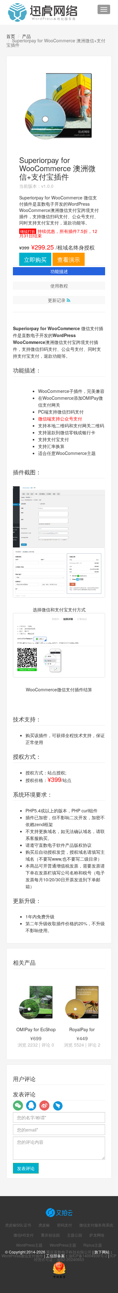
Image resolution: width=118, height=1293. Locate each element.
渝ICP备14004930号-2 (88, 1255)
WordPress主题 (29, 1245)
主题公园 (74, 1235)
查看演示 (68, 259)
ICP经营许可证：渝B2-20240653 (75, 1257)
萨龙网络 (96, 1235)
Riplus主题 (92, 1245)
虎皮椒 (44, 1225)
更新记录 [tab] (57, 300)
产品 (26, 36)
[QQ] (31, 1105)
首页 (10, 36)
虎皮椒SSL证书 (18, 1225)
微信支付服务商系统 (96, 1225)
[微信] (18, 1105)
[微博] (44, 1105)
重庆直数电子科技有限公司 (69, 1251)
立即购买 (35, 259)
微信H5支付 (24, 1235)
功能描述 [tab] (59, 271)
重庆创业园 (50, 1235)
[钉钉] (58, 1105)
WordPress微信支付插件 (22, 1255)
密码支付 (64, 1225)
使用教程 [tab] (59, 285)
